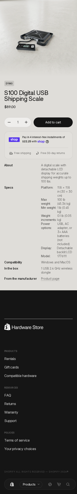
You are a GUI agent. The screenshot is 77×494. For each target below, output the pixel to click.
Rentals (10, 358)
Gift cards (11, 367)
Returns (10, 403)
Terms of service (17, 440)
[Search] (68, 484)
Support (10, 420)
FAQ (7, 395)
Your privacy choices (20, 448)
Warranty (11, 412)
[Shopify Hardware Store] (12, 484)
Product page (50, 278)
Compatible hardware (20, 375)
